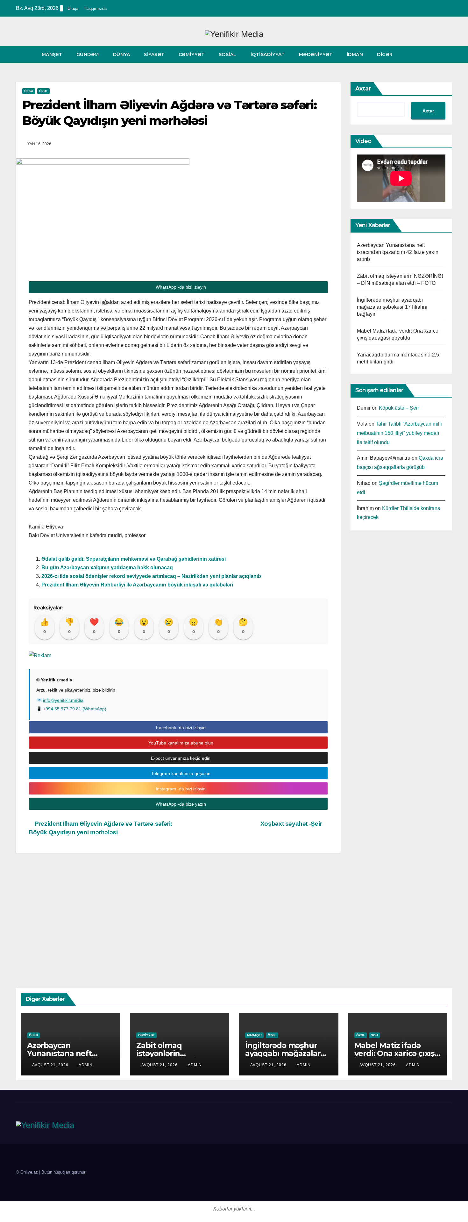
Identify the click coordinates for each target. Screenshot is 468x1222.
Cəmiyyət (192, 54)
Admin (86, 1065)
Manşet (52, 54)
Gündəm (87, 54)
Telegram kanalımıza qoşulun (180, 773)
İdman (355, 54)
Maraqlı (254, 1035)
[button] (448, 54)
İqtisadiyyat (268, 54)
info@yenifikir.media (63, 700)
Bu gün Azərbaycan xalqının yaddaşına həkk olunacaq (107, 567)
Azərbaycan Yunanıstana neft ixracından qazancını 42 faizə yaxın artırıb (397, 252)
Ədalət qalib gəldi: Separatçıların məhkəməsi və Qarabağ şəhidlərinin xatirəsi (133, 559)
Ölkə (28, 91)
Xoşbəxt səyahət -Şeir (291, 823)
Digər (385, 54)
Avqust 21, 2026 (51, 1065)
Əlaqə (72, 8)
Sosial (228, 54)
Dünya (121, 54)
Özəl (43, 91)
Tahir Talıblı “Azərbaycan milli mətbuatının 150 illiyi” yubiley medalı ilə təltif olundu (399, 433)
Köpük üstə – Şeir (399, 408)
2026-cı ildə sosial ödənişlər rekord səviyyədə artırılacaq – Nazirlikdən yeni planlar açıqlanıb (151, 576)
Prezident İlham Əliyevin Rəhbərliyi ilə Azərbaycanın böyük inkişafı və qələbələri (137, 584)
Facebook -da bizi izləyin (180, 727)
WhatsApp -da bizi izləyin (180, 287)
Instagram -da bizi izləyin (180, 788)
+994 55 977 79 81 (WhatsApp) (74, 708)
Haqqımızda (95, 8)
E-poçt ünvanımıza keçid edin (180, 758)
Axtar (363, 88)
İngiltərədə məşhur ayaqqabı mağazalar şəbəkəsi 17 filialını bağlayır (392, 307)
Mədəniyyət (316, 54)
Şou (374, 1035)
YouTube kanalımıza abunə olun (180, 742)
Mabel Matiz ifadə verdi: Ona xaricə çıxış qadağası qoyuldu (394, 1053)
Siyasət (154, 54)
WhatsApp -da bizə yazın (180, 804)
